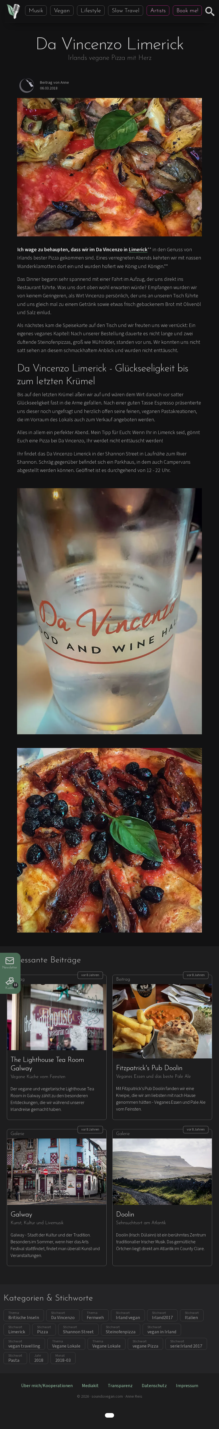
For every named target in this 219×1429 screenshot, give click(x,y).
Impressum (187, 1386)
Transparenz (120, 1386)
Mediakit (90, 1386)
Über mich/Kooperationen (47, 1386)
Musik (36, 11)
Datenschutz (154, 1386)
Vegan (62, 11)
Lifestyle (91, 11)
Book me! (187, 11)
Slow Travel (125, 11)
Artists (158, 11)
